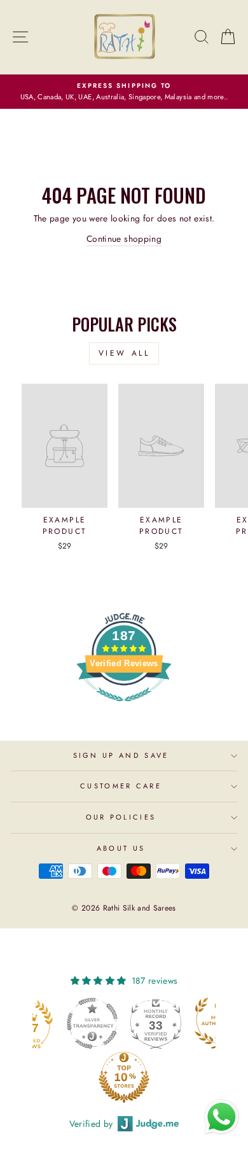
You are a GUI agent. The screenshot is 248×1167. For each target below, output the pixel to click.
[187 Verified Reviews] (124, 708)
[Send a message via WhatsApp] (222, 1117)
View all (124, 353)
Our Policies (121, 817)
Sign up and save (121, 755)
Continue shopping (124, 238)
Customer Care (121, 786)
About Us (121, 848)
